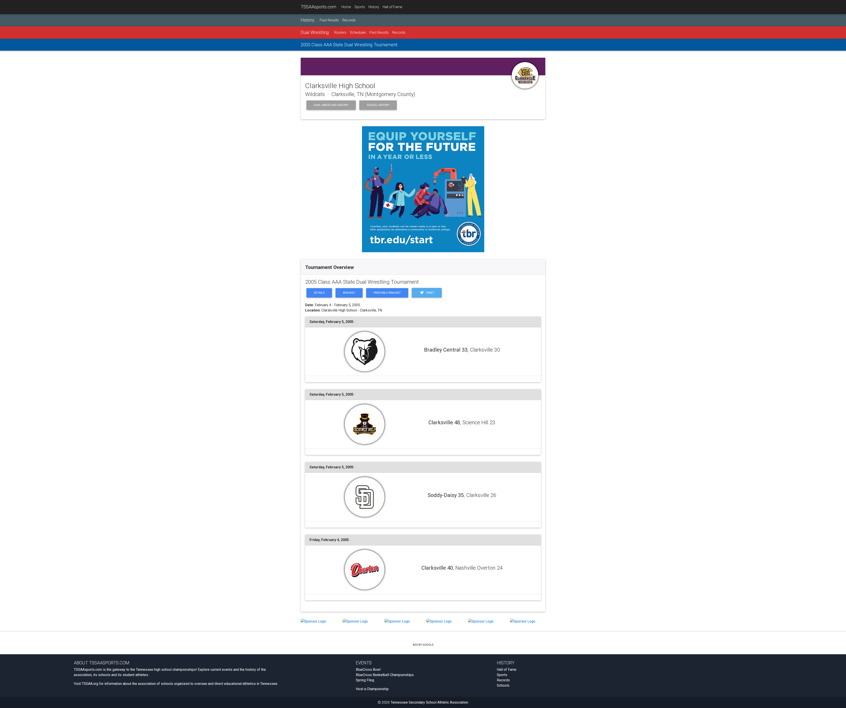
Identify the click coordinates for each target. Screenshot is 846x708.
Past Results (329, 20)
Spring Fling (365, 680)
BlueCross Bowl (368, 669)
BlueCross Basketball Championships (385, 675)
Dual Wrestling (315, 32)
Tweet (429, 292)
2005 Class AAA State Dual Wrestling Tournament (349, 44)
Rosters (340, 32)
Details (319, 292)
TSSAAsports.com (318, 6)
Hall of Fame (392, 7)
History (373, 7)
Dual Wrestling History (331, 105)
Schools (503, 685)
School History (378, 105)
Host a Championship (372, 689)
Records (349, 20)
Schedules (358, 32)
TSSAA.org (90, 684)
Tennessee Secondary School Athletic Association (429, 702)
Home (346, 7)
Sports (359, 7)
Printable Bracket (387, 292)
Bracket (349, 292)
